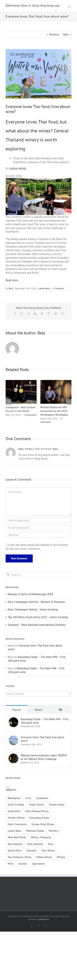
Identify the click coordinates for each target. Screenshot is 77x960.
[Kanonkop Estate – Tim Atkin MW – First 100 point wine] (13, 715)
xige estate (38, 860)
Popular (16, 706)
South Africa (14, 846)
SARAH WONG (18, 168)
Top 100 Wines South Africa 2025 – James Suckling (38, 613)
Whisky (61, 853)
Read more (12, 280)
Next (66, 34)
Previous (54, 34)
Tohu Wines (48, 846)
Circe (28, 794)
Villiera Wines (44, 853)
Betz (11, 288)
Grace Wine (14, 807)
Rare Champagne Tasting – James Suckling (33, 605)
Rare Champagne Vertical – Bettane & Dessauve (36, 598)
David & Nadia (16, 801)
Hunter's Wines (16, 814)
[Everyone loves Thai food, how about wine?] (13, 733)
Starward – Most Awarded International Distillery (37, 621)
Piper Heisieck (35, 840)
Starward (31, 846)
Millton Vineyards (41, 833)
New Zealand (15, 840)
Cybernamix (43, 915)
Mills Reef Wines (17, 833)
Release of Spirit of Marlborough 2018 (30, 590)
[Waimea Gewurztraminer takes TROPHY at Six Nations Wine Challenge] (13, 751)
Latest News (44, 288)
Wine (10, 860)
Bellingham (14, 794)
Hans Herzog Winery (37, 807)
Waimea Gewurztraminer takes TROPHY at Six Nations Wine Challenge (44, 753)
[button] (8, 400)
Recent (38, 706)
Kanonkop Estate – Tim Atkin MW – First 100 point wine (44, 717)
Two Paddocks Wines (19, 853)
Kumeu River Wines (43, 820)
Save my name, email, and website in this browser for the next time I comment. (37, 543)
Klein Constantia (17, 820)
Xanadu (22, 860)
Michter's (54, 827)
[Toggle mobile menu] (69, 6)
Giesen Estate (56, 801)
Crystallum (42, 794)
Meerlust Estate (35, 827)
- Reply (54, 445)
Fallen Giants (36, 801)
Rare (50, 840)
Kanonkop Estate (39, 814)
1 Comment (58, 288)
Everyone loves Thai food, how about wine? (42, 735)
